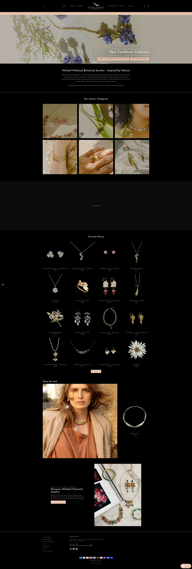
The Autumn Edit (112, 6)
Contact (44, 544)
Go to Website (58, 502)
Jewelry (64, 6)
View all (96, 371)
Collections (73, 6)
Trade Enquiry (46, 546)
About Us (45, 548)
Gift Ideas (122, 6)
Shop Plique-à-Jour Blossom (76, 58)
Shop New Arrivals (52, 58)
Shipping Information (48, 539)
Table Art (80, 6)
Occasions (131, 6)
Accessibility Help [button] (47, 537)
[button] (3, 284)
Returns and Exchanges (48, 541)
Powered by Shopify (96, 563)
